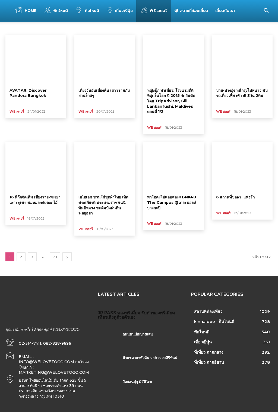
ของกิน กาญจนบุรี (199, 28)
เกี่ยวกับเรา (225, 11)
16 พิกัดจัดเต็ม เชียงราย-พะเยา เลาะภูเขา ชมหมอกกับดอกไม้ (35, 200)
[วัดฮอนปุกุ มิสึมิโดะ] (108, 387)
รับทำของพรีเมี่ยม (158, 312)
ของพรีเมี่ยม (128, 312)
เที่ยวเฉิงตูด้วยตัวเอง (116, 317)
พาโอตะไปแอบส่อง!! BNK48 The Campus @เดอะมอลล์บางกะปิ (171, 202)
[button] (266, 11)
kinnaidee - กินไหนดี (47, 28)
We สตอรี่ (159, 11)
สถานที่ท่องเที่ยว (193, 11)
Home (30, 11)
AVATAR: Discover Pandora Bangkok (28, 93)
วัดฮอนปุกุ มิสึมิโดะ (137, 381)
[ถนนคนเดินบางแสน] (108, 340)
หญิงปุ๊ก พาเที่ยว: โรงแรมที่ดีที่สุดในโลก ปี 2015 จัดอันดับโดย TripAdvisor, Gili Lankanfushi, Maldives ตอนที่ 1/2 (171, 101)
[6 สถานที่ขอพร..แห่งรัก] (242, 166)
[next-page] (67, 256)
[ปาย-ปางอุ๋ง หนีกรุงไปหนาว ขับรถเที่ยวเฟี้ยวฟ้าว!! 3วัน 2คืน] (242, 59)
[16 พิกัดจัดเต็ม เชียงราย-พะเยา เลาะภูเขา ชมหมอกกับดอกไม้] (35, 166)
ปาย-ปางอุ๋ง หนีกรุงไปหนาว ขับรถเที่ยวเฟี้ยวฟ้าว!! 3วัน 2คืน (242, 93)
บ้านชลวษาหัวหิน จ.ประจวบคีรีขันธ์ (150, 358)
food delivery (17, 28)
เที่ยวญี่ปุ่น (124, 11)
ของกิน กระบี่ (93, 28)
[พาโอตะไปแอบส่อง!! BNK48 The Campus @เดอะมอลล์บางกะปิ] (173, 166)
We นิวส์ (72, 28)
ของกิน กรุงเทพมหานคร (122, 28)
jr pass (107, 312)
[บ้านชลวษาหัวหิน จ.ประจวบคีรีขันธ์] (108, 363)
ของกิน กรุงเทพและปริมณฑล (163, 28)
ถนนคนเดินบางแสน (138, 334)
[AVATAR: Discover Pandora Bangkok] (35, 59)
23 (55, 257)
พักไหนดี (60, 11)
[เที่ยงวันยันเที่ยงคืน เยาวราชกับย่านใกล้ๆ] (104, 59)
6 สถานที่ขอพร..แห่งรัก (235, 197)
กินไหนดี (91, 11)
